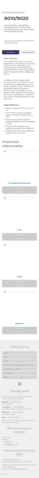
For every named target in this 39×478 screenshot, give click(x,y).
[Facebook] (20, 384)
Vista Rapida (19, 192)
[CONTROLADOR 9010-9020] (13, 12)
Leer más (19, 188)
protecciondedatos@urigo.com (15, 469)
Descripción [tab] (11, 52)
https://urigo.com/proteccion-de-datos (18, 462)
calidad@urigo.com (11, 445)
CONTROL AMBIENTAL (16, 41)
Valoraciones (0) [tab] (28, 52)
